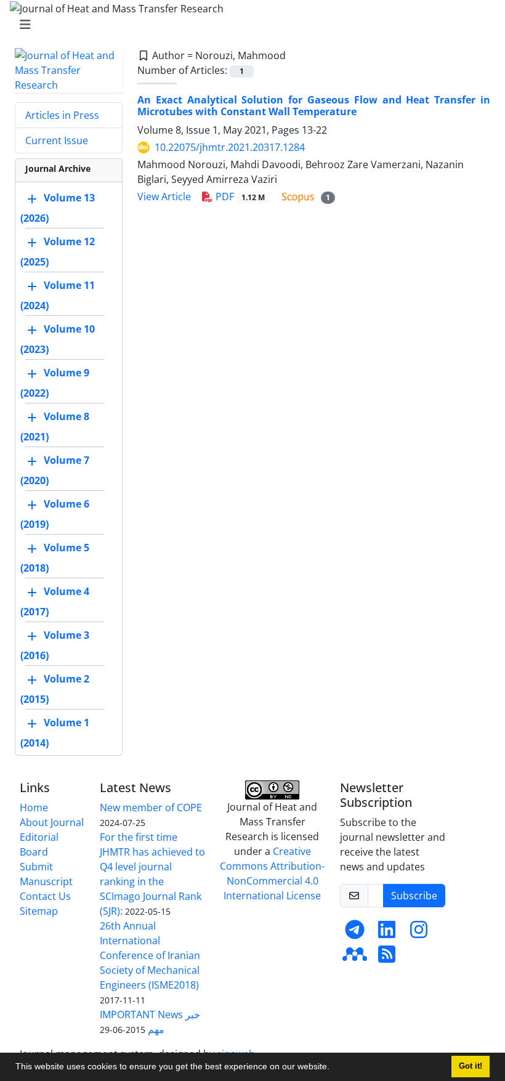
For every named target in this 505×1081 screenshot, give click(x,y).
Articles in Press (62, 115)
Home (34, 807)
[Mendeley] (355, 958)
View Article (164, 196)
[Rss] (387, 958)
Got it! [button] (470, 1066)
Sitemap (39, 911)
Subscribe (414, 895)
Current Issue (56, 140)
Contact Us (45, 896)
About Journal (52, 822)
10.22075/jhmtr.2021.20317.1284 (230, 147)
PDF (239, 196)
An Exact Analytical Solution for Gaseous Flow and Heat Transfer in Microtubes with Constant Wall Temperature (313, 105)
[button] (334, 1068)
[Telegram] (355, 933)
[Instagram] (419, 933)
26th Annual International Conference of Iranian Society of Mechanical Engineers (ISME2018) (150, 955)
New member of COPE (151, 807)
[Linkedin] (387, 933)
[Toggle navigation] (249, 24)
